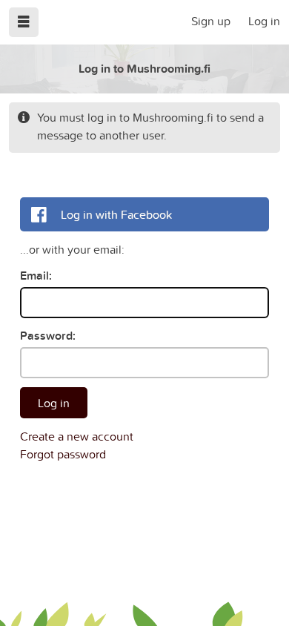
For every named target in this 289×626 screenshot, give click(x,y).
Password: (48, 335)
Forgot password (63, 454)
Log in (264, 21)
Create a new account (76, 436)
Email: (36, 275)
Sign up (210, 21)
